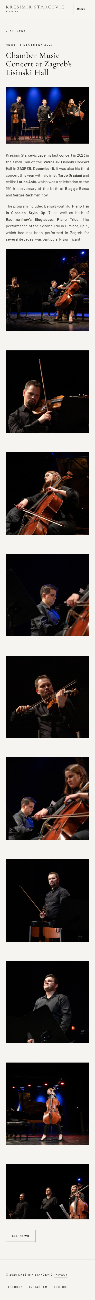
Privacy (60, 1274)
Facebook (14, 1286)
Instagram (38, 1286)
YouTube (61, 1286)
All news (21, 1235)
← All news (16, 31)
